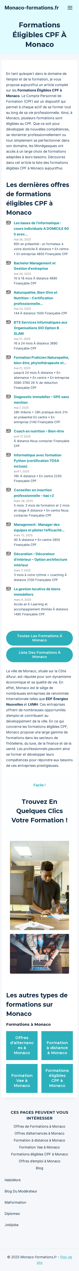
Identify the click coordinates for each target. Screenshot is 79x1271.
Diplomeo (12, 1214)
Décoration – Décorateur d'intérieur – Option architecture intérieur (40, 559)
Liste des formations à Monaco (39, 654)
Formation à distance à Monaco (57, 1047)
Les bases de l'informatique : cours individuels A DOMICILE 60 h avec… (41, 228)
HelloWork (13, 1180)
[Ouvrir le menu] (69, 8)
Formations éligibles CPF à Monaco (39, 1154)
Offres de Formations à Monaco (39, 1126)
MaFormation (15, 1202)
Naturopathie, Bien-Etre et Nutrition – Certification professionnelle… (35, 298)
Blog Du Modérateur (21, 1191)
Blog (39, 1168)
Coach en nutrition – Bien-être (39, 431)
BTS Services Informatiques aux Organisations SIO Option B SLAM (40, 328)
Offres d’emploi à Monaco (39, 1161)
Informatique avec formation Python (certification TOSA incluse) (37, 460)
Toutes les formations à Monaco (39, 638)
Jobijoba (11, 1225)
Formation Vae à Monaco (22, 1080)
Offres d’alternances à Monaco (39, 1133)
